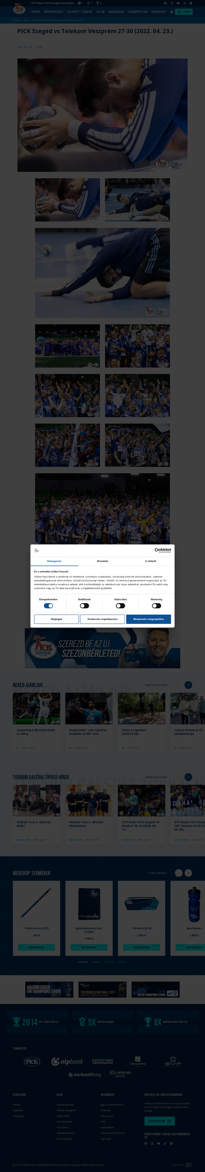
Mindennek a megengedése (148, 619)
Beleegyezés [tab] (54, 561)
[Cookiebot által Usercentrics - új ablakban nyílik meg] (157, 550)
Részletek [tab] (102, 561)
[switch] (84, 605)
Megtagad (56, 619)
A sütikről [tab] (150, 561)
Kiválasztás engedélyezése (103, 619)
